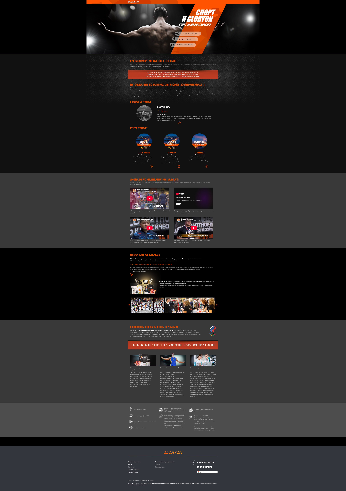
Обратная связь (160, 467)
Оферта (157, 464)
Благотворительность (135, 462)
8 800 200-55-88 (205, 462)
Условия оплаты (133, 472)
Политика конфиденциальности (165, 462)
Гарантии (131, 467)
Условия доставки (133, 469)
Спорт (130, 464)
